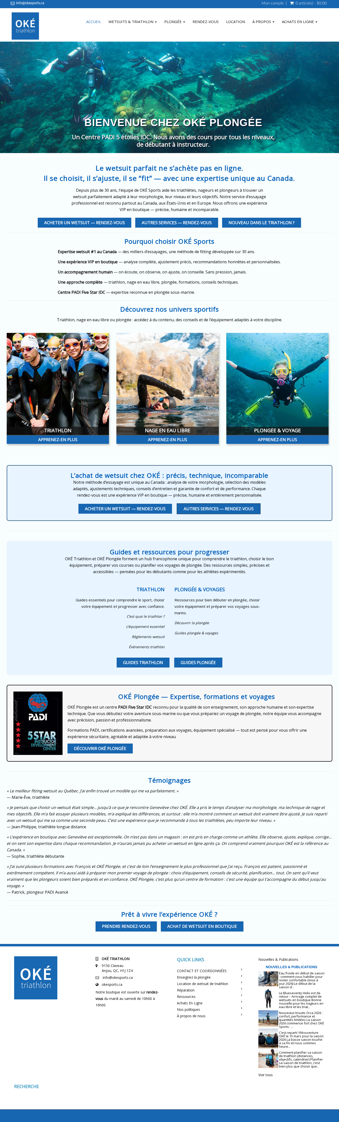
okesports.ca (112, 984)
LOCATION (235, 21)
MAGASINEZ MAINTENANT (173, 143)
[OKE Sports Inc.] (25, 27)
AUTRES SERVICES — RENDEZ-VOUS (177, 222)
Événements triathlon (147, 646)
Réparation (186, 990)
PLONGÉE (173, 21)
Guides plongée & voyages (196, 633)
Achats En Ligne (190, 1003)
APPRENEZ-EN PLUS (57, 439)
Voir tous (265, 1074)
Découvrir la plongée (191, 622)
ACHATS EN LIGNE (298, 21)
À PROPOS (262, 21)
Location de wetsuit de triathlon (202, 983)
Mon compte (273, 3)
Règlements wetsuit (148, 636)
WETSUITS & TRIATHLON (131, 21)
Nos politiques (188, 1009)
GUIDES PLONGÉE (198, 662)
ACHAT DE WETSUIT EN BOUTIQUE (202, 926)
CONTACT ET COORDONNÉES (202, 970)
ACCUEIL (93, 21)
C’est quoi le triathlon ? (146, 616)
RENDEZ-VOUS (206, 21)
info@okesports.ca (30, 3)
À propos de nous (191, 1016)
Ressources (186, 996)
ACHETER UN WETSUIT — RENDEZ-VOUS (84, 222)
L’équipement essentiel (145, 626)
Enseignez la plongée (194, 977)
